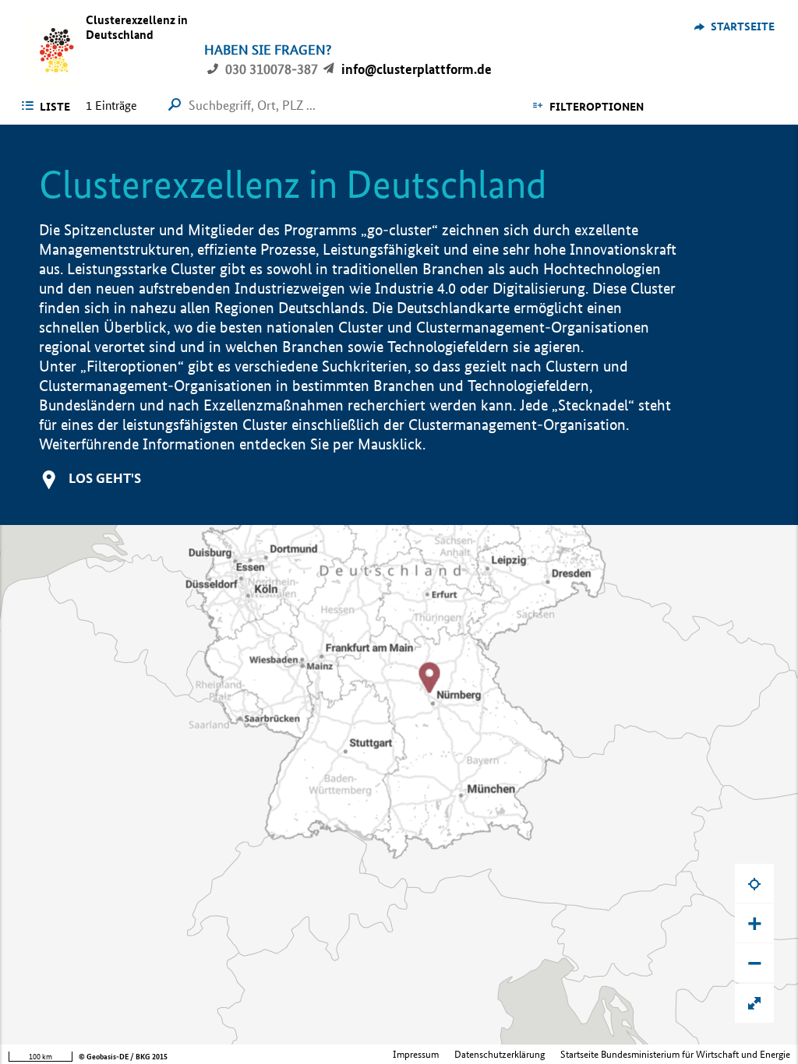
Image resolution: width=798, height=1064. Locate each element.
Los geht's (105, 478)
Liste (55, 107)
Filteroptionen (596, 107)
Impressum (416, 1054)
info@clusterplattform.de (416, 69)
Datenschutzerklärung (499, 1054)
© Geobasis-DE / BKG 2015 (123, 1056)
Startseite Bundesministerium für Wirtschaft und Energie (675, 1054)
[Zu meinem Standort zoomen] (754, 883)
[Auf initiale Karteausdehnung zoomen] (754, 1003)
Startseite (743, 26)
